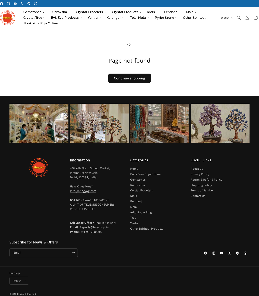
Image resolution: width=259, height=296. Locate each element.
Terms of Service (202, 191)
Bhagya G (31, 294)
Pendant (136, 202)
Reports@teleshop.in (94, 227)
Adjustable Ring (141, 212)
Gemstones (138, 180)
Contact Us (198, 196)
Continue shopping (129, 78)
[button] (239, 18)
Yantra (134, 223)
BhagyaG (21, 294)
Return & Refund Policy (206, 180)
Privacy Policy (200, 174)
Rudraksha (137, 185)
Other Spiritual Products (146, 229)
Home (134, 169)
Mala (133, 207)
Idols (133, 196)
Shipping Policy (201, 185)
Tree (133, 218)
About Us (197, 169)
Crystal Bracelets (141, 191)
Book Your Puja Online (145, 174)
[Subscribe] (73, 252)
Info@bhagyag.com (83, 191)
